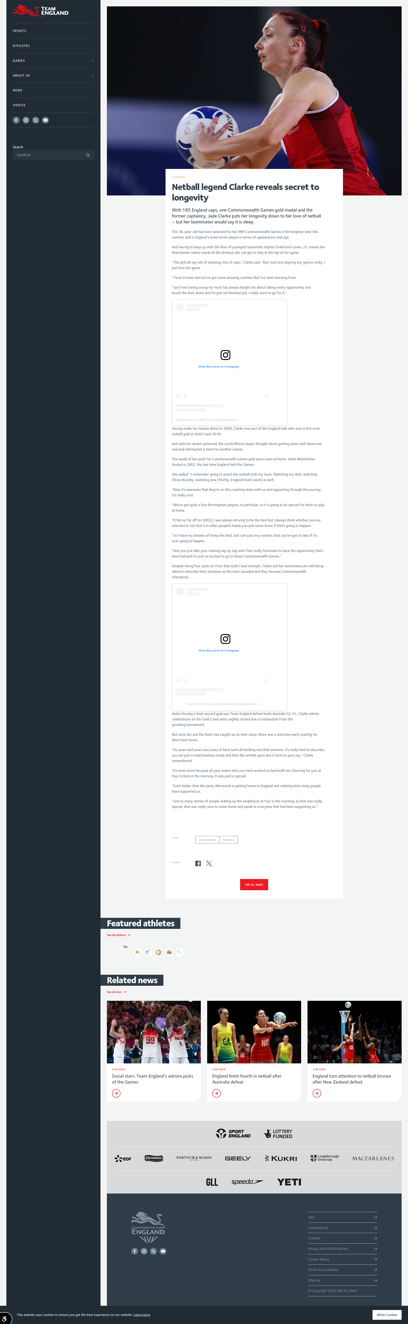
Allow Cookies (387, 1315)
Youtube (45, 120)
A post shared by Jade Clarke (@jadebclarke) (206, 419)
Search (18, 147)
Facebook (16, 120)
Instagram (26, 120)
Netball (228, 839)
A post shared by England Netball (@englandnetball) (222, 704)
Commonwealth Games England (53, 11)
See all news (254, 884)
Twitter (35, 120)
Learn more (142, 1315)
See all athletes (116, 935)
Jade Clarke (207, 839)
